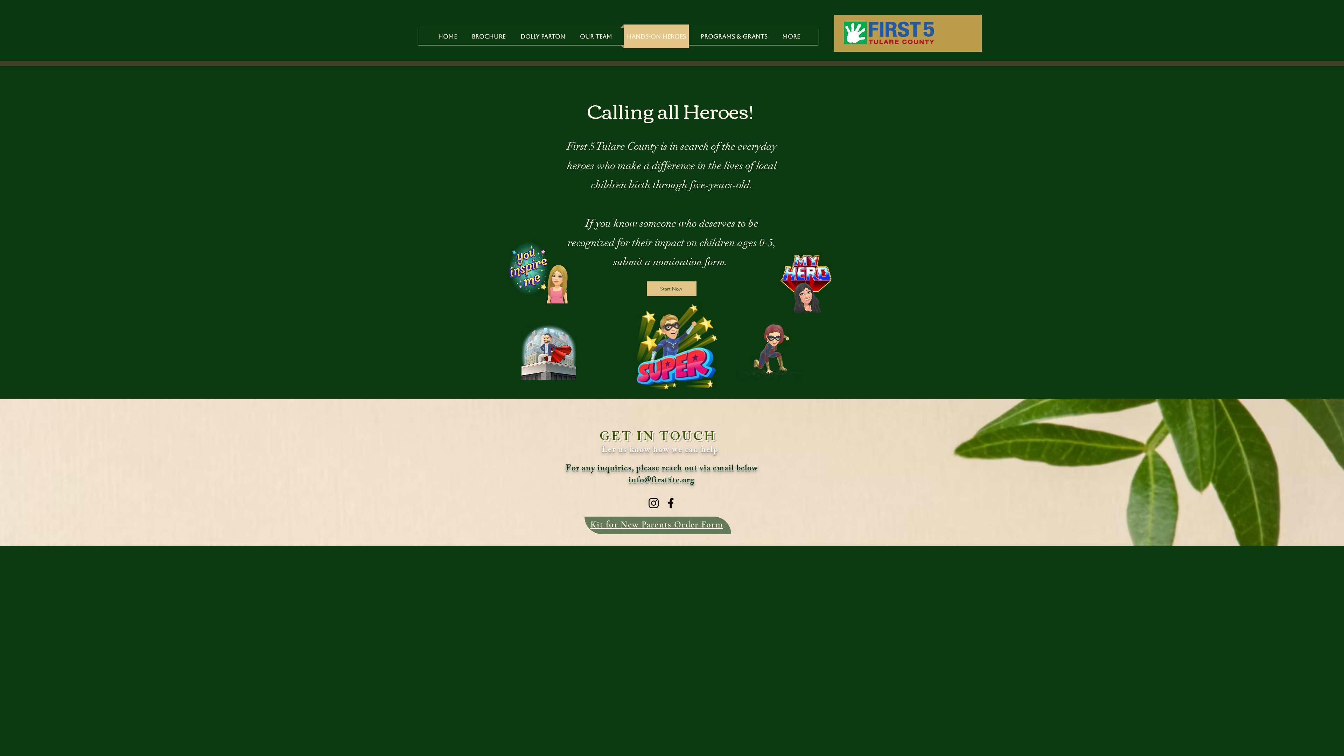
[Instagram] (653, 503)
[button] (734, 36)
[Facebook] (671, 503)
